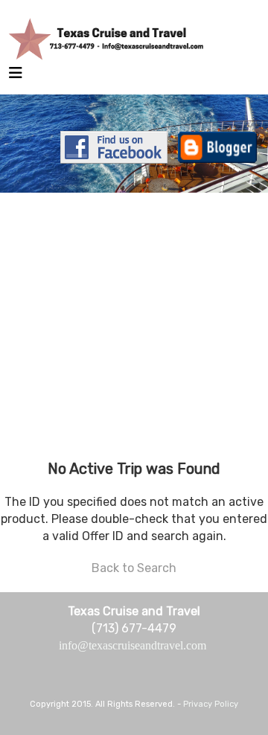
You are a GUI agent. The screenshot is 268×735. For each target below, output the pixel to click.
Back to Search (134, 568)
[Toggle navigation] (16, 77)
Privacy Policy (210, 704)
